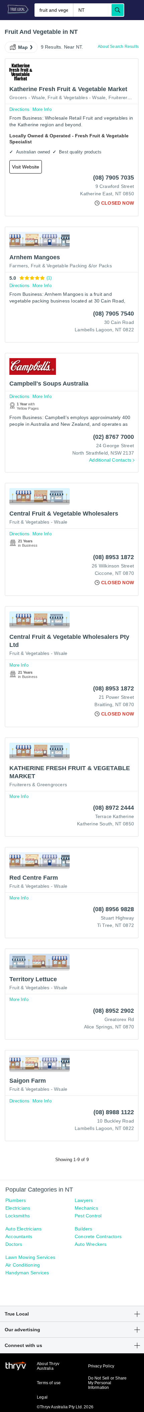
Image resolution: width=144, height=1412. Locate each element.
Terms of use (49, 1383)
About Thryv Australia (48, 1366)
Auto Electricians (23, 1228)
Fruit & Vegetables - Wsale (76, 97)
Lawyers (84, 1200)
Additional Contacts (110, 460)
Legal (42, 1397)
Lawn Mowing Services (30, 1257)
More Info (42, 109)
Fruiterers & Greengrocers (38, 784)
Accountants (18, 1236)
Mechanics (86, 1208)
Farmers (18, 265)
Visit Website (25, 167)
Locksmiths (17, 1215)
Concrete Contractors (98, 1236)
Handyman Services (27, 1272)
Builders (83, 1228)
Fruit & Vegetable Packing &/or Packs (71, 265)
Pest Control (88, 1215)
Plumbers (15, 1200)
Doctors (13, 1244)
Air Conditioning (22, 1265)
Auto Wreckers (91, 1244)
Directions (19, 109)
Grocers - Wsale (27, 97)
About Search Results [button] (118, 46)
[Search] (118, 10)
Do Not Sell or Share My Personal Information (107, 1383)
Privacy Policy (101, 1366)
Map (23, 47)
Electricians (17, 1208)
